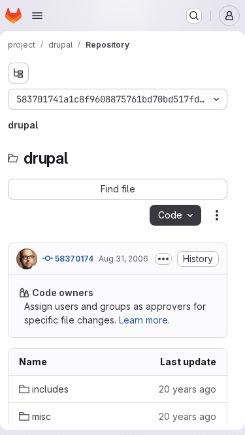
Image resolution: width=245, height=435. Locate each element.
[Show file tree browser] (18, 73)
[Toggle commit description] (163, 259)
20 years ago (187, 389)
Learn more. (144, 319)
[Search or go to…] (194, 15)
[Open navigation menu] (37, 15)
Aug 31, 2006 (123, 258)
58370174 (73, 258)
